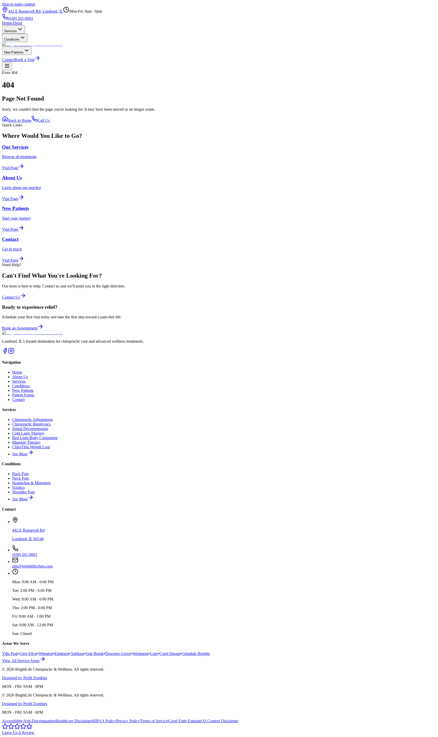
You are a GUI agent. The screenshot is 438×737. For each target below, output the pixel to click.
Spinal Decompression (30, 428)
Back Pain (20, 474)
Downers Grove (118, 653)
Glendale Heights (196, 653)
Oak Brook (95, 653)
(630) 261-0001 (20, 18)
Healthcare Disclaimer (74, 721)
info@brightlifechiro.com (32, 566)
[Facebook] (5, 352)
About (17, 23)
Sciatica (18, 487)
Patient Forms (23, 395)
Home (7, 23)
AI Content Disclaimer (220, 721)
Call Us (44, 120)
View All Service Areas (21, 660)
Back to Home (19, 120)
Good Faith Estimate (184, 721)
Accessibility (12, 721)
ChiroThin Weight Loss (31, 447)
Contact (8, 59)
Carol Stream (169, 653)
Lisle (154, 653)
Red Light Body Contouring (35, 438)
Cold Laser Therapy (28, 433)
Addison (77, 653)
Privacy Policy (128, 721)
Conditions (12, 39)
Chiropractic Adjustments (32, 419)
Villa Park (10, 653)
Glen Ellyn (28, 653)
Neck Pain (20, 478)
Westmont (141, 653)
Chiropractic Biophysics (31, 424)
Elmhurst (61, 653)
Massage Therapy (26, 442)
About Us (20, 377)
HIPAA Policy (104, 721)
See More (20, 454)
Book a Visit (24, 59)
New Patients (14, 52)
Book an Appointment (20, 328)
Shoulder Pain (23, 492)
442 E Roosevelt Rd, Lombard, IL (35, 11)
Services (10, 31)
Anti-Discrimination (39, 721)
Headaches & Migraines (31, 483)
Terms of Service (154, 721)
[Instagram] (11, 352)
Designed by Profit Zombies (24, 678)
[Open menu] (7, 66)
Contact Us (11, 297)
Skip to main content (18, 4)
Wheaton (46, 653)
